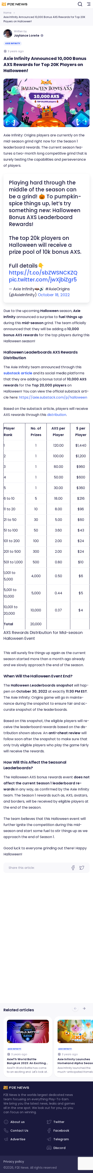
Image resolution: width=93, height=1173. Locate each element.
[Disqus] (46, 941)
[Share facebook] (73, 867)
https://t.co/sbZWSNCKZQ (43, 272)
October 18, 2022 (54, 294)
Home (7, 13)
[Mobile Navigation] (88, 4)
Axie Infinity (12, 43)
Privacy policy (13, 1161)
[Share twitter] (81, 867)
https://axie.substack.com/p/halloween (53, 397)
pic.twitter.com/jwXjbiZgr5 (43, 279)
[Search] (80, 4)
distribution (56, 414)
